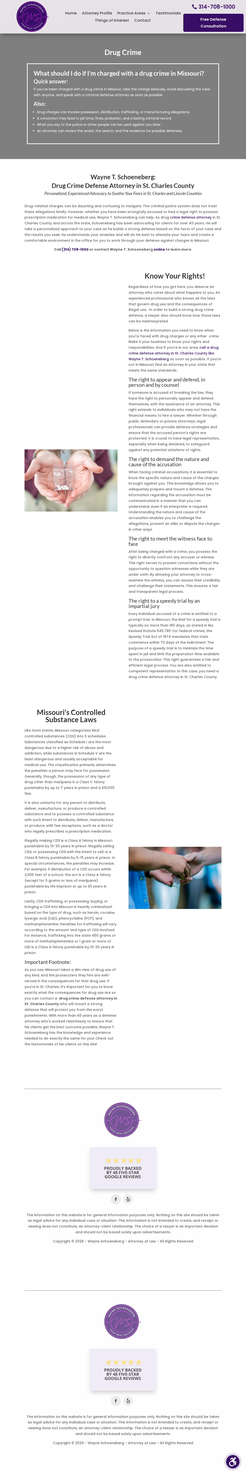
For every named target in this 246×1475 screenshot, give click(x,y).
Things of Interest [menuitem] (112, 21)
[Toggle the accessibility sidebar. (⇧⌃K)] (233, 1462)
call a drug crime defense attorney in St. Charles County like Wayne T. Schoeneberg (174, 353)
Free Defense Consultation (213, 23)
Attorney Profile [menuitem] (97, 14)
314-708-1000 (216, 7)
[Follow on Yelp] (128, 1199)
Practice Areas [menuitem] (131, 14)
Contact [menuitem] (142, 21)
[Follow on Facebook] (116, 1199)
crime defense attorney (191, 217)
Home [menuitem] (71, 14)
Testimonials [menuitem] (168, 14)
